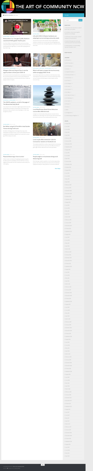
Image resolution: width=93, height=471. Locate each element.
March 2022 (68, 249)
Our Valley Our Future (70, 95)
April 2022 (67, 246)
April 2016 (67, 456)
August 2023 (68, 202)
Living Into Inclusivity (70, 71)
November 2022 (69, 225)
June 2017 (68, 415)
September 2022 (69, 231)
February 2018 (68, 391)
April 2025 (67, 158)
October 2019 (68, 333)
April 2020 (67, 316)
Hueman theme (17, 468)
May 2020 (67, 313)
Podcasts (67, 103)
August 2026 (68, 123)
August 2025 (68, 149)
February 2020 (68, 321)
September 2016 (69, 441)
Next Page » (58, 168)
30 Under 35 (68, 60)
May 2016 (67, 453)
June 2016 (68, 450)
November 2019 (69, 330)
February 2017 (68, 426)
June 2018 (68, 380)
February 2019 (68, 356)
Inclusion (67, 68)
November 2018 (69, 365)
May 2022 (67, 243)
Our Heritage (6, 100)
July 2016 (67, 447)
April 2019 (67, 351)
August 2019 (68, 339)
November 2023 (69, 193)
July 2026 (67, 126)
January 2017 (68, 429)
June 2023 (68, 208)
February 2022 (68, 251)
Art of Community (69, 63)
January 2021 (68, 289)
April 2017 (67, 421)
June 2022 (68, 240)
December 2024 (69, 164)
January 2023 (68, 222)
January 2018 (68, 394)
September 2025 (69, 146)
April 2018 (67, 386)
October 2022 (68, 228)
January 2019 (68, 359)
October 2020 (68, 298)
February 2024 (68, 184)
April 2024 (67, 181)
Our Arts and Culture (70, 74)
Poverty (67, 106)
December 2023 (69, 190)
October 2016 (68, 438)
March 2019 (68, 354)
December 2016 (69, 432)
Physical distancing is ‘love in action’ (13, 156)
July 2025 (67, 152)
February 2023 (68, 219)
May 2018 (67, 383)
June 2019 (68, 345)
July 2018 (67, 377)
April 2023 (67, 214)
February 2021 (68, 286)
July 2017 (67, 412)
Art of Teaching (69, 66)
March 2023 (68, 216)
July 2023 (67, 205)
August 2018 (68, 374)
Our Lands (68, 86)
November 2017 (69, 400)
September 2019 (69, 336)
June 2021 (68, 275)
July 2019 (67, 342)
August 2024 (68, 170)
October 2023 (68, 196)
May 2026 (67, 132)
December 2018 (69, 362)
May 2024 (67, 179)
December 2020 (69, 292)
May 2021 (67, 278)
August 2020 (68, 304)
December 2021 (69, 257)
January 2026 (68, 141)
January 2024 (68, 187)
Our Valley (68, 92)
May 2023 (67, 211)
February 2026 (68, 138)
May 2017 (67, 418)
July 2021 (67, 272)
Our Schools (68, 89)
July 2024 (67, 173)
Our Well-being (6, 36)
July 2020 (67, 307)
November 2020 (69, 295)
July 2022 (67, 237)
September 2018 (69, 371)
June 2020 (68, 310)
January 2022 (68, 254)
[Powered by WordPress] (7, 468)
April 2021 (67, 281)
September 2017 (69, 406)
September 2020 (69, 301)
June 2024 (68, 176)
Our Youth (12, 36)
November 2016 (69, 435)
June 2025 (68, 155)
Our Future (41, 68)
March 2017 (68, 424)
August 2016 (68, 444)
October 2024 (68, 167)
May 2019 (67, 348)
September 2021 (69, 266)
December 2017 (69, 397)
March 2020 (68, 319)
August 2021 (68, 269)
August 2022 (68, 234)
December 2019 (69, 327)
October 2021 (68, 263)
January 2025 (68, 161)
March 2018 (68, 389)
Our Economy (6, 68)
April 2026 (67, 135)
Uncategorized (68, 112)
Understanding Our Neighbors (71, 115)
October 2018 (68, 368)
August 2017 (68, 409)
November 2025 (69, 144)
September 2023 (69, 199)
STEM (67, 109)
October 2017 (68, 403)
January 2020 (68, 324)
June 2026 (68, 129)
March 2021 (68, 284)
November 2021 (69, 260)
